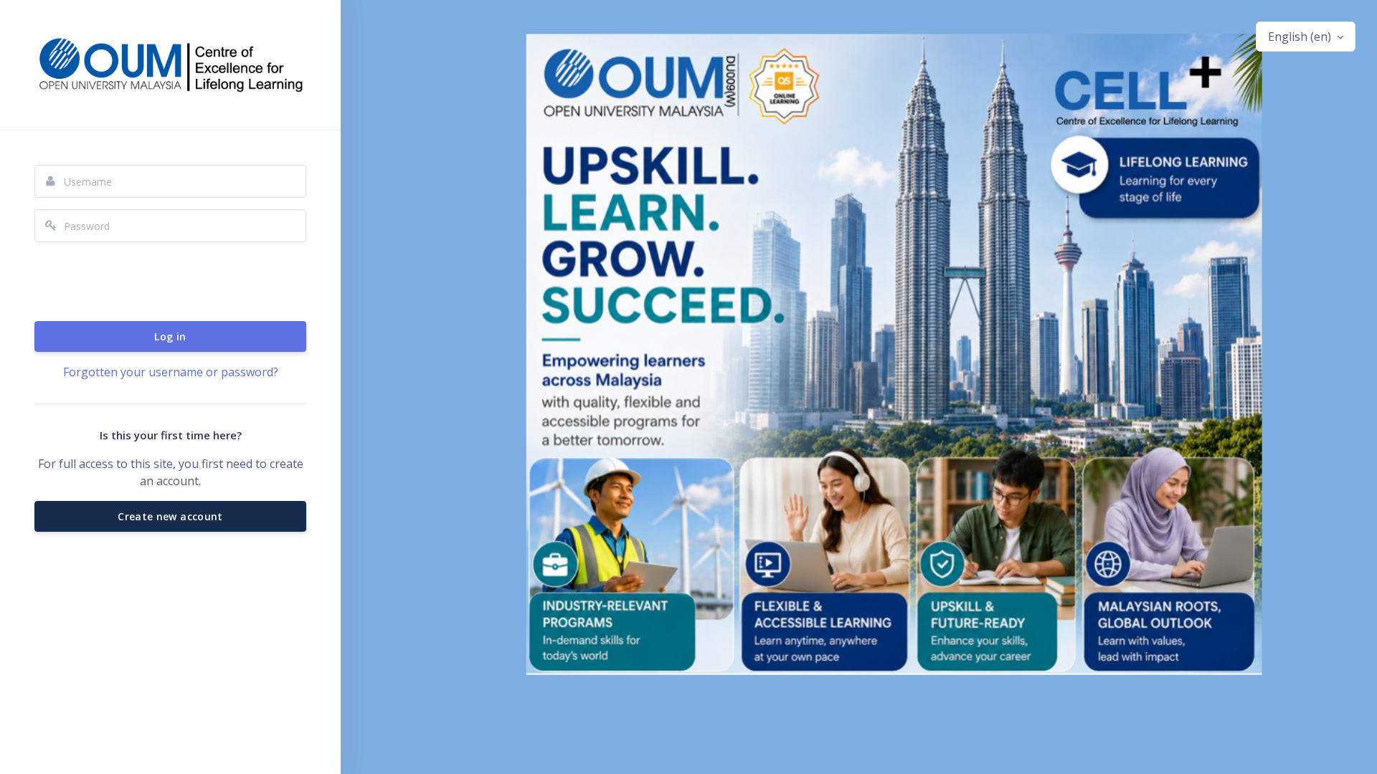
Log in (170, 336)
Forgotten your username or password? (170, 372)
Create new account (170, 516)
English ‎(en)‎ (1301, 36)
